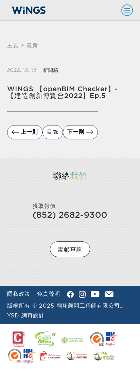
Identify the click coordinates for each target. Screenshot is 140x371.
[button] (124, 10)
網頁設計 (33, 315)
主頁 (13, 45)
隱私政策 (18, 294)
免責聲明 (48, 294)
